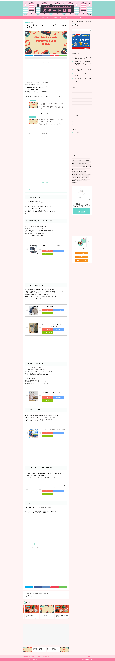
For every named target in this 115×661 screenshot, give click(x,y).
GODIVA (74, 158)
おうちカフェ (76, 90)
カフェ (55, 17)
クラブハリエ (75, 163)
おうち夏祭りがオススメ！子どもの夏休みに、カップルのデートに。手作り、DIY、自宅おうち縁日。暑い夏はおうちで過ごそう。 (82, 64)
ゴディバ (82, 248)
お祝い (87, 160)
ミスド (89, 174)
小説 (79, 177)
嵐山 (83, 177)
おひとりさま (87, 158)
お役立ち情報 (41, 17)
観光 (85, 180)
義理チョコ (80, 180)
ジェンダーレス (82, 166)
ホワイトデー (75, 174)
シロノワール (75, 166)
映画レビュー (69, 17)
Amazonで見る (58, 250)
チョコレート (82, 168)
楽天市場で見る (47, 250)
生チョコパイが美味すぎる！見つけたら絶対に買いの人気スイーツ (82, 74)
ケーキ (87, 163)
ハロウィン (82, 169)
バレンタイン (75, 171)
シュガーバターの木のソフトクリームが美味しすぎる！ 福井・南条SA (82, 58)
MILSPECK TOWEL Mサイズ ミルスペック (54, 306)
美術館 (61, 17)
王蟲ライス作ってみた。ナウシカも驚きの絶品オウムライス (82, 70)
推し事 (75, 112)
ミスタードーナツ (82, 174)
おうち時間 (80, 158)
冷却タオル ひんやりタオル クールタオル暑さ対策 (53, 429)
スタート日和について (78, 132)
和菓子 (74, 177)
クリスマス (82, 163)
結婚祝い (88, 179)
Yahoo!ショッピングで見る (47, 253)
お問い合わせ (35, 659)
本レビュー (76, 121)
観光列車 (74, 182)
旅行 (74, 179)
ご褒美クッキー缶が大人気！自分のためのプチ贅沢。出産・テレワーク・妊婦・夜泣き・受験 (82, 80)
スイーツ (49, 17)
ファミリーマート (83, 171)
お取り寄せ (75, 160)
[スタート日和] (57, 15)
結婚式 (83, 179)
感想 (87, 177)
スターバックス (75, 168)
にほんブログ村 (28, 596)
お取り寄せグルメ (78, 17)
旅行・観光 (76, 115)
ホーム (34, 17)
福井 (79, 179)
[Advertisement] (46, 71)
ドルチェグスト (75, 169)
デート (88, 168)
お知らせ (75, 99)
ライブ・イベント (77, 109)
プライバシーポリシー (28, 659)
